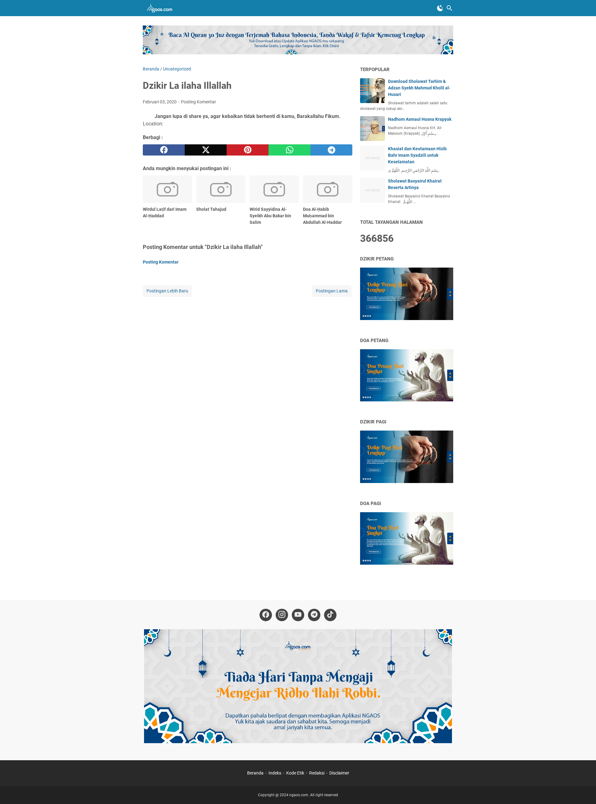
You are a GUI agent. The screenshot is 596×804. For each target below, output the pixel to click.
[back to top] (583, 790)
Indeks (275, 772)
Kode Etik (295, 772)
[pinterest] (248, 150)
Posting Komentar (198, 101)
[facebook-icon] (266, 615)
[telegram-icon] (314, 615)
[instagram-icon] (282, 615)
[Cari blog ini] (449, 8)
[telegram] (331, 150)
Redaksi (316, 772)
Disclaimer (339, 772)
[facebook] (164, 150)
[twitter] (206, 150)
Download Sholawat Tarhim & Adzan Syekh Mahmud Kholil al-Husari (419, 88)
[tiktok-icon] (330, 615)
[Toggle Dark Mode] (440, 8)
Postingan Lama (332, 290)
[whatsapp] (289, 150)
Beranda (255, 772)
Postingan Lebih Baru (167, 290)
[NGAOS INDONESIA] (160, 8)
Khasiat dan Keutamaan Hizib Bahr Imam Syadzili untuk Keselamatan (417, 155)
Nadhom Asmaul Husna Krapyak (419, 119)
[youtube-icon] (298, 615)
